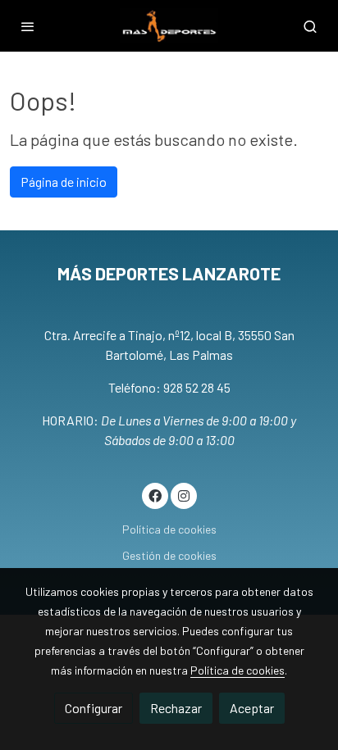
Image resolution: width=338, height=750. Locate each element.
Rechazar (176, 708)
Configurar (93, 708)
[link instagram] (183, 495)
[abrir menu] (28, 26)
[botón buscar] (310, 26)
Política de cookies (169, 529)
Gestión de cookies (169, 555)
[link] (169, 25)
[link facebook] (155, 495)
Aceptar (252, 708)
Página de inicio (64, 181)
